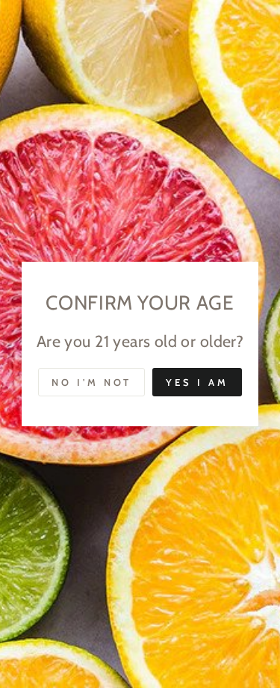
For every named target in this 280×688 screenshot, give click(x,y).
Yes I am (197, 382)
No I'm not (91, 382)
